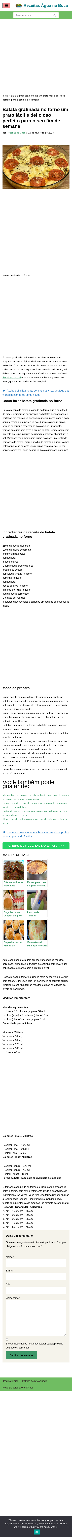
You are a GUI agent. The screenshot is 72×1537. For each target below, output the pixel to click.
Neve (5, 1387)
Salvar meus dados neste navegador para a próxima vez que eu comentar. (34, 1345)
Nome (10, 1256)
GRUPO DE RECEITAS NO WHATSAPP (36, 845)
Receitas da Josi (12, 377)
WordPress (27, 1387)
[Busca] (55, 15)
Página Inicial (10, 1380)
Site (8, 1284)
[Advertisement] (36, 56)
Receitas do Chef (16, 133)
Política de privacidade (34, 1380)
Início (5, 95)
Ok (36, 1532)
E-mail (10, 1270)
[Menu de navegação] (6, 5)
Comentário (13, 1297)
